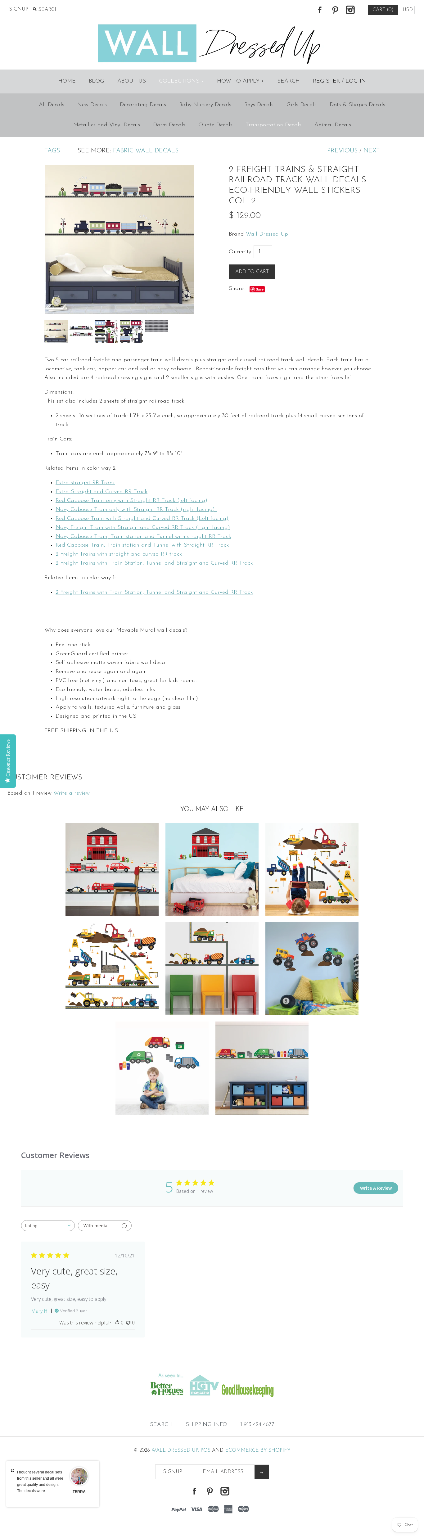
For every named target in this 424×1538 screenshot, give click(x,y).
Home (67, 81)
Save (260, 289)
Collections (181, 81)
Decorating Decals (143, 105)
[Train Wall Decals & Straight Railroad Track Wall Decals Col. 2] (119, 169)
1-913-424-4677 (257, 1424)
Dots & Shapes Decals (357, 105)
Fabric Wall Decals (145, 151)
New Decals (92, 105)
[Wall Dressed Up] (212, 25)
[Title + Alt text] (72, 1400)
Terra (79, 1492)
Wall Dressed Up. (175, 1450)
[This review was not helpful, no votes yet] (128, 1322)
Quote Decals (215, 125)
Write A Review (376, 1188)
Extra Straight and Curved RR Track (101, 492)
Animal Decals (332, 125)
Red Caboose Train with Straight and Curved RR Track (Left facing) (142, 518)
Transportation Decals (273, 125)
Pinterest (335, 10)
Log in (355, 81)
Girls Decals (301, 105)
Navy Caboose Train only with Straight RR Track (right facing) (136, 509)
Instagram (350, 10)
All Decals (51, 105)
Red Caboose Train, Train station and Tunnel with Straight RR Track (142, 545)
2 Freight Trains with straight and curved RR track (119, 554)
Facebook (320, 10)
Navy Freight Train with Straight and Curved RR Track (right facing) (143, 527)
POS (205, 1450)
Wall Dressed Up (267, 234)
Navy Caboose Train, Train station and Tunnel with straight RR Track (143, 536)
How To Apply (240, 81)
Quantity (240, 252)
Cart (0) (383, 9)
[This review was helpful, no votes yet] (117, 1322)
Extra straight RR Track (85, 483)
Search (288, 81)
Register (326, 81)
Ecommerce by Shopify (258, 1450)
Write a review (71, 793)
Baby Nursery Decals (205, 105)
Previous (342, 151)
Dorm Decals (169, 125)
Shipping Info (206, 1424)
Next (371, 151)
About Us (131, 81)
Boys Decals (258, 105)
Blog (96, 81)
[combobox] (48, 1225)
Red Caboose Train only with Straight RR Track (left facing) (131, 500)
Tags (55, 151)
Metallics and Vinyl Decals (106, 125)
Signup (18, 9)
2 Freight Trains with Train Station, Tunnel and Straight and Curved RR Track (154, 563)
